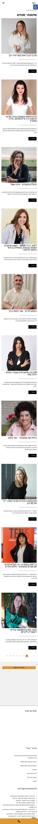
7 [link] (7, 656)
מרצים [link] (35, 781)
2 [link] (23, 656)
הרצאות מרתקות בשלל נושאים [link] (28, 766)
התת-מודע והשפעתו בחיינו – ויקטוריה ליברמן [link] (23, 631)
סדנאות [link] (34, 762)
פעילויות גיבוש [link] (33, 756)
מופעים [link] (35, 770)
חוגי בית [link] (34, 758)
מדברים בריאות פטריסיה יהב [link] (23, 55)
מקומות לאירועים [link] (32, 777)
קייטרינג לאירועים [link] (32, 774)
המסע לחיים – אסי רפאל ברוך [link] (22, 311)
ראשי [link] (35, 10)
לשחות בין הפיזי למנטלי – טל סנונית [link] (25, 801)
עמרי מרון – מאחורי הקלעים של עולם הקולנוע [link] (22, 796)
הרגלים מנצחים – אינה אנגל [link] (24, 184)
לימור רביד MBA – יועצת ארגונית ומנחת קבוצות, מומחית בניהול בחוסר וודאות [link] (20, 248)
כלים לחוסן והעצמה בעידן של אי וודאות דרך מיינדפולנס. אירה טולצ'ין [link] (21, 119)
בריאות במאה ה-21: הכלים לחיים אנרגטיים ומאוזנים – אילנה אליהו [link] (21, 565)
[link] (35, 7)
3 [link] (20, 656)
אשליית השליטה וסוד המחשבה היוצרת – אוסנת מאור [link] (20, 814)
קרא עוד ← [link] (32, 71)
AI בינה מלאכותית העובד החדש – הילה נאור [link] (20, 373)
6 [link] (10, 656)
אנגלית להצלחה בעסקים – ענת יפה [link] (25, 803)
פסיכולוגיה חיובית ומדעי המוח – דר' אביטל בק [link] (19, 502)
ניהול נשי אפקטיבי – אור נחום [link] (22, 438)
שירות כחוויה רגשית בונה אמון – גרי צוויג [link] (23, 798)
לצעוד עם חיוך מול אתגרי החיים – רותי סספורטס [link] (22, 816)
